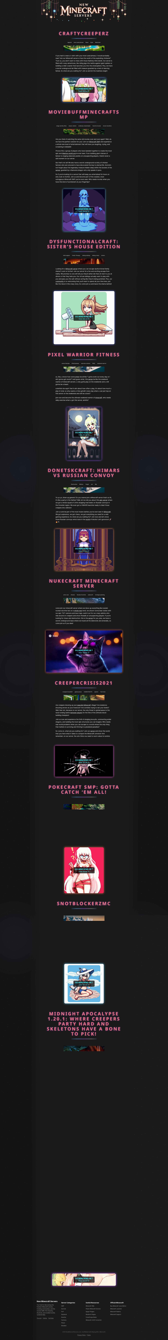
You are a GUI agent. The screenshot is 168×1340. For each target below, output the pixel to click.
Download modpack (77, 1069)
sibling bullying (86, 255)
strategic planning (100, 594)
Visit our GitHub (75, 1072)
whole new (78, 611)
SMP (62, 1306)
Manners (84, 912)
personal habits (92, 912)
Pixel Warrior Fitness (84, 354)
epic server (103, 500)
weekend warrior (101, 363)
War (96, 484)
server (58, 170)
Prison (63, 1323)
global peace (78, 691)
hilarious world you (69, 153)
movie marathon (107, 126)
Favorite (77, 801)
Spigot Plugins (90, 1311)
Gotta (83, 801)
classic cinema (72, 126)
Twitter (45, 1318)
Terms (89, 1335)
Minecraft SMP (94, 142)
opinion (96, 691)
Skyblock (64, 1314)
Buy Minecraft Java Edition (118, 1306)
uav (92, 484)
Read (87, 42)
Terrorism (102, 691)
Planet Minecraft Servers (93, 1309)
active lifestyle (66, 363)
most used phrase (78, 42)
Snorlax (96, 801)
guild (87, 1042)
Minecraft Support (115, 1314)
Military (81, 484)
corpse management (78, 1042)
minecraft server (94, 1042)
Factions (63, 1320)
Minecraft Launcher (116, 1309)
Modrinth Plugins (91, 1314)
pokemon (89, 801)
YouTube (51, 1318)
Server (60, 1055)
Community (67, 1042)
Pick (102, 1042)
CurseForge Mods (91, 1317)
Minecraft (107, 512)
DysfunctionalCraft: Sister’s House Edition (84, 244)
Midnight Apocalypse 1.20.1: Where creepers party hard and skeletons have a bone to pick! (84, 1023)
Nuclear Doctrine (81, 594)
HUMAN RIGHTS (88, 691)
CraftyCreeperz (84, 33)
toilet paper (102, 912)
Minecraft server (72, 269)
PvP (62, 1311)
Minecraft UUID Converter (94, 1320)
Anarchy (63, 1317)
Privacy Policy (81, 1335)
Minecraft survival (89, 1088)
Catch (71, 801)
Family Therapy (76, 255)
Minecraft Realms (115, 1311)
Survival (63, 1309)
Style (91, 42)
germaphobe (76, 912)
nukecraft (90, 594)
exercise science (85, 363)
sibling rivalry (95, 255)
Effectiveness (75, 363)
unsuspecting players (80, 833)
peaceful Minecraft (84, 705)
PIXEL (93, 363)
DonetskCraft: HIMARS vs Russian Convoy (84, 473)
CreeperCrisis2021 (84, 682)
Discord (39, 1318)
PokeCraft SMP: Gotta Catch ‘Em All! (83, 789)
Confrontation (67, 912)
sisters (103, 255)
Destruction (74, 484)
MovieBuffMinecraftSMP (84, 114)
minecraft (98, 398)
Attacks (73, 594)
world (88, 519)
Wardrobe (97, 42)
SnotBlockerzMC (84, 903)
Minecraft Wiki (90, 1306)
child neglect (66, 255)
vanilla (77, 814)
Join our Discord (76, 1066)
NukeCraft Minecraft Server (84, 583)
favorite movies (96, 126)
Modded (63, 1325)
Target (87, 484)
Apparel (70, 42)
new (83, 1095)
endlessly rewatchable (84, 126)
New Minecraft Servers (47, 1301)
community (60, 281)
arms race (66, 594)
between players (76, 713)
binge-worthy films (61, 126)
